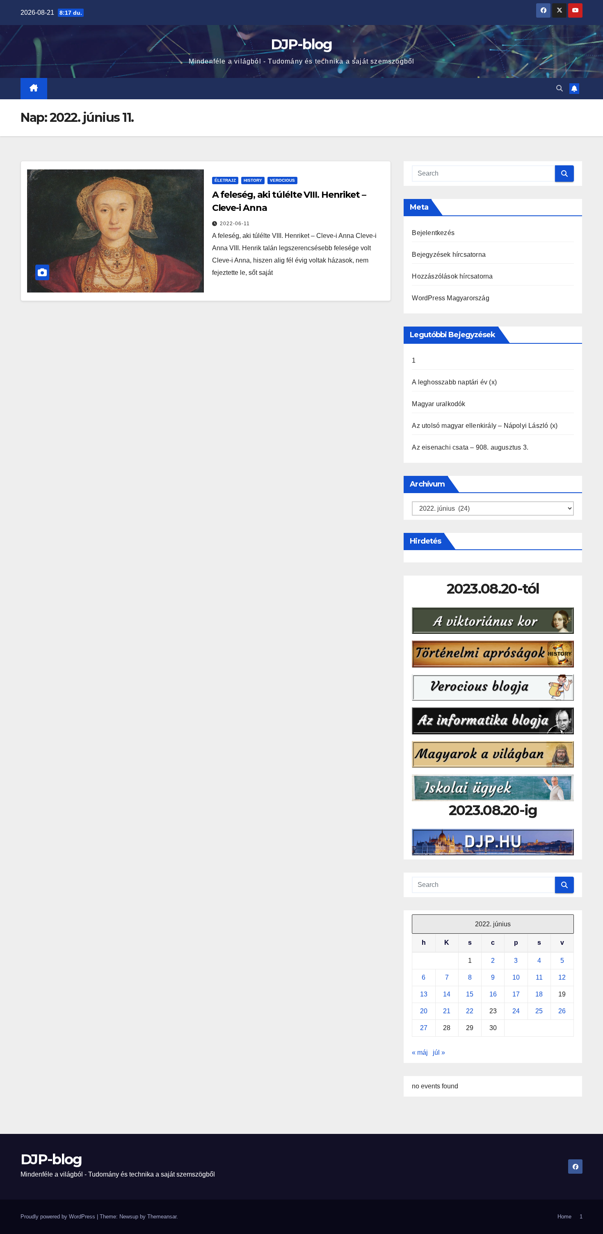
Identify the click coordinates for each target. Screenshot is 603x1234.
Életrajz (225, 180)
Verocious (282, 180)
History (253, 180)
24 (516, 1011)
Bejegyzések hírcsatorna (449, 254)
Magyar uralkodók (438, 403)
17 (516, 994)
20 (423, 1011)
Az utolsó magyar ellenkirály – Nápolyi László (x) (484, 425)
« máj (420, 1052)
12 (562, 977)
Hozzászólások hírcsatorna (452, 276)
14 (446, 994)
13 (423, 994)
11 (539, 977)
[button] (559, 88)
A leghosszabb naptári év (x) (454, 382)
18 (539, 994)
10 (516, 977)
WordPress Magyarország (450, 298)
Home (564, 1216)
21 (446, 1011)
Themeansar (161, 1216)
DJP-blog (301, 44)
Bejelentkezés (433, 232)
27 (423, 1027)
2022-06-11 (235, 223)
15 (469, 994)
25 (539, 1011)
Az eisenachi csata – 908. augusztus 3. (470, 447)
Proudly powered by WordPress (59, 1216)
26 (562, 1011)
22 (469, 1011)
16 (493, 994)
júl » (439, 1052)
